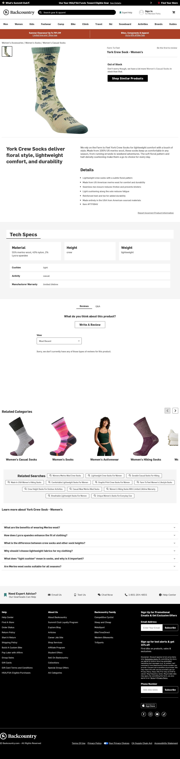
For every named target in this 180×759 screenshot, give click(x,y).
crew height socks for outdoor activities (45, 489)
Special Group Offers (58, 667)
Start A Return (9, 637)
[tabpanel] (90, 265)
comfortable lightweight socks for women (69, 482)
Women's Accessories (12, 42)
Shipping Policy (9, 642)
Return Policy (8, 632)
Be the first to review (167, 47)
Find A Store (8, 622)
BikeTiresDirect (102, 632)
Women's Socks (33, 42)
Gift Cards (7, 662)
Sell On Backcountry (58, 657)
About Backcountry (57, 617)
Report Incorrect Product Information (156, 212)
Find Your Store (169, 2)
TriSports (99, 642)
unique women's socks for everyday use (114, 495)
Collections (53, 662)
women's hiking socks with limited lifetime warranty (132, 489)
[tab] (23, 234)
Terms (152, 678)
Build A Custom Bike (12, 647)
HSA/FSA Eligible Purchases (16, 672)
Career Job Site (55, 637)
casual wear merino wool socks (86, 489)
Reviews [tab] (84, 306)
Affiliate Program (56, 647)
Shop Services (55, 642)
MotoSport (99, 627)
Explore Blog (54, 627)
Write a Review (90, 324)
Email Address (149, 621)
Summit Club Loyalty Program (63, 622)
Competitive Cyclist (103, 617)
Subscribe (170, 627)
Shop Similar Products (127, 78)
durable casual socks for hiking (145, 475)
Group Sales (8, 657)
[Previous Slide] (29, 2)
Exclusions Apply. (152, 659)
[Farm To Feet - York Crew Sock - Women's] (7, 51)
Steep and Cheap (102, 622)
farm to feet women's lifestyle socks (156, 482)
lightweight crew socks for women (106, 475)
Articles (52, 632)
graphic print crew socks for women (114, 482)
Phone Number (149, 683)
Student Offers (55, 652)
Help (4, 612)
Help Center (8, 617)
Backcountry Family (105, 612)
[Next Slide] (151, 2)
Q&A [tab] (97, 306)
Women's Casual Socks (54, 42)
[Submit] (40, 12)
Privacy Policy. (162, 678)
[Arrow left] (167, 410)
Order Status (8, 627)
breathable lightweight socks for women (69, 495)
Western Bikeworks (103, 637)
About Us (53, 612)
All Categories (55, 672)
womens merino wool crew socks (67, 475)
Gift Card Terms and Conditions (17, 667)
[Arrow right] (175, 410)
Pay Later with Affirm (12, 652)
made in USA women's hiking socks (26, 482)
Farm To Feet (113, 47)
